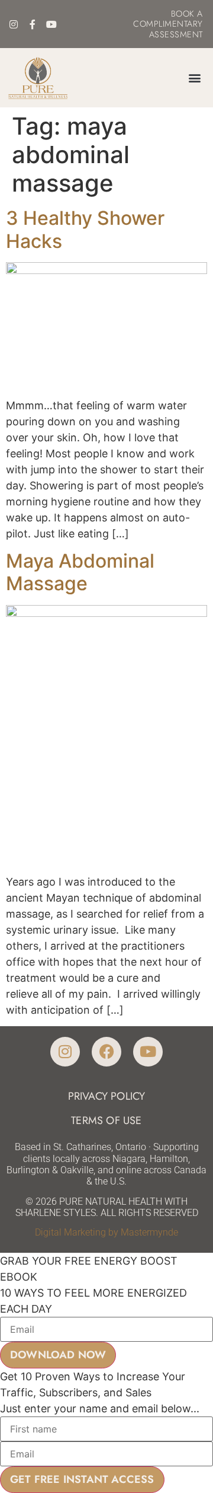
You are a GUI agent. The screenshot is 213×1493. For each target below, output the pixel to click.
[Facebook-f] (32, 24)
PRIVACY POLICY (107, 1096)
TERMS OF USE (106, 1120)
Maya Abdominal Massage (80, 572)
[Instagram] (13, 24)
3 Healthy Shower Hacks (85, 229)
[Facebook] (106, 1052)
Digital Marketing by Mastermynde (106, 1232)
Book (183, 14)
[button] (195, 78)
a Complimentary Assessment (168, 24)
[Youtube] (51, 24)
